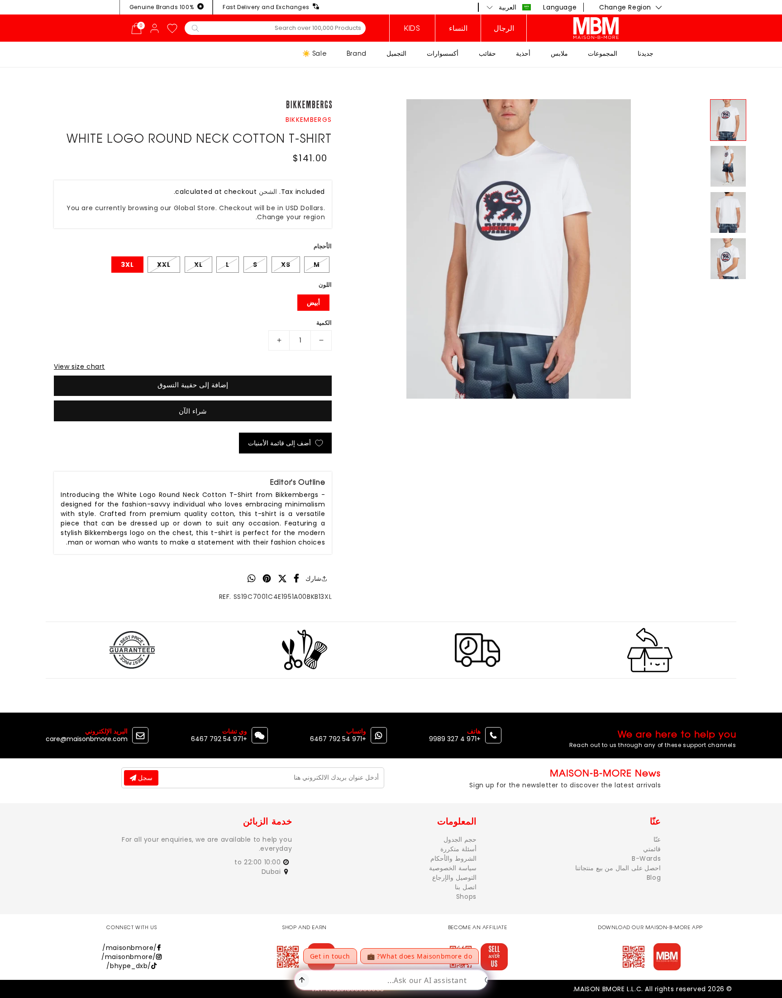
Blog (654, 877)
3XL (127, 264)
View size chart (79, 366)
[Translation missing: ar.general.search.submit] (195, 28)
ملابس (559, 53)
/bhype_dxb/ (128, 965)
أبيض (313, 302)
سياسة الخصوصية (453, 868)
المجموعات (602, 53)
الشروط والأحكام (453, 858)
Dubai (272, 871)
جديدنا (645, 53)
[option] (519, 249)
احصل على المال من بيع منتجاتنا (618, 868)
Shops (466, 896)
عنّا (657, 839)
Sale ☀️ (314, 53)
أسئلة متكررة (458, 848)
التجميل (396, 53)
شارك (313, 578)
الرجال (504, 28)
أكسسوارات (442, 53)
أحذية (523, 53)
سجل (144, 777)
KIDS (412, 28)
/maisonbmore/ (129, 947)
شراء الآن (193, 411)
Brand (357, 53)
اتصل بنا (466, 887)
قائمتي (652, 848)
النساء (458, 28)
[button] (509, 7)
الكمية (324, 322)
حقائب (487, 53)
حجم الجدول (460, 839)
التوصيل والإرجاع (454, 877)
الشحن (268, 191)
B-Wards (646, 858)
